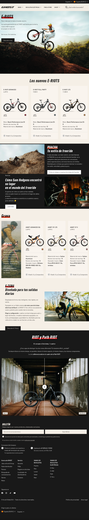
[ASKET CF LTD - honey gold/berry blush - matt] (65, 249)
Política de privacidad (72, 500)
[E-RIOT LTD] (74, 105)
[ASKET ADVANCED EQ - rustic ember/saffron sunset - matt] (42, 249)
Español (68, 1)
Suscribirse (65, 432)
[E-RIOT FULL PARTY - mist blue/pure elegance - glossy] (55, 115)
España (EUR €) (81, 2)
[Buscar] (66, 7)
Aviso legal (84, 500)
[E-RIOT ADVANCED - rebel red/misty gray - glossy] (25, 115)
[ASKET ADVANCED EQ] (35, 240)
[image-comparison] (44, 387)
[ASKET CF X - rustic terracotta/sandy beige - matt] (87, 249)
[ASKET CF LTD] (57, 240)
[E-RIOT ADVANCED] (14, 105)
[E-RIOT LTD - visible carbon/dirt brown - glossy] (85, 115)
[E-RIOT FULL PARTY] (44, 105)
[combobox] (76, 7)
